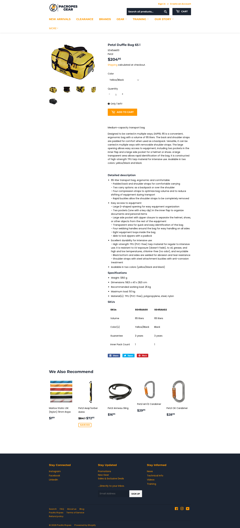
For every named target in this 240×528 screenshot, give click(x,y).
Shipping (112, 64)
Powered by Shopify (85, 525)
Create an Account (180, 4)
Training (140, 19)
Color (111, 73)
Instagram (55, 471)
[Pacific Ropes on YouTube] (187, 509)
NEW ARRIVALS (60, 19)
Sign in (162, 4)
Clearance (84, 19)
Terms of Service (75, 512)
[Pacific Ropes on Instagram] (182, 509)
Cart (184, 11)
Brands (105, 19)
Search (53, 509)
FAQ (62, 509)
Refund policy (56, 516)
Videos (150, 479)
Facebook (54, 475)
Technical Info (155, 475)
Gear (121, 19)
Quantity (113, 88)
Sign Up (135, 494)
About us (71, 509)
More (52, 28)
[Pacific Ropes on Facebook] (176, 509)
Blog (82, 509)
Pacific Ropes (56, 512)
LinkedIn (53, 479)
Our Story (163, 19)
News (150, 471)
